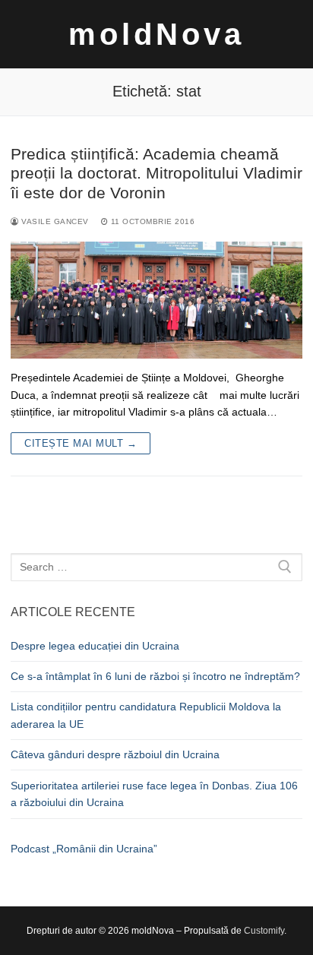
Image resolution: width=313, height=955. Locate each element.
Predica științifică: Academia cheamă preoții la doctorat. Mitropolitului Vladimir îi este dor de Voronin (156, 173)
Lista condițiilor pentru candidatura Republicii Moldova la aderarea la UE (146, 715)
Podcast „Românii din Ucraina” (84, 849)
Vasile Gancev (54, 221)
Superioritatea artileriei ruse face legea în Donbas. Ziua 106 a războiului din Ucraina (154, 794)
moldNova (156, 34)
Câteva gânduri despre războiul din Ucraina (115, 754)
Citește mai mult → (80, 443)
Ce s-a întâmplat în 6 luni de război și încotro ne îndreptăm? (155, 676)
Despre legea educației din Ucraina (95, 646)
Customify (264, 930)
